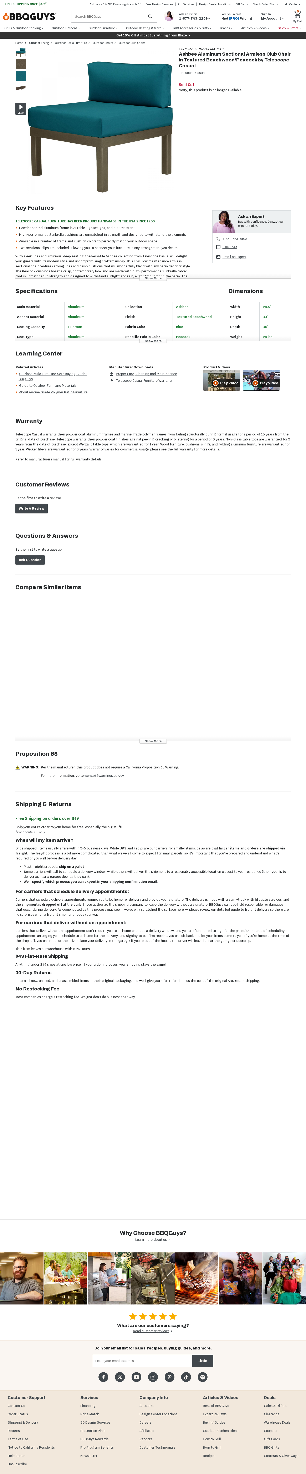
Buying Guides (214, 1422)
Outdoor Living (39, 43)
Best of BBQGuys (216, 1406)
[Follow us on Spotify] (203, 1377)
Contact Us (16, 1406)
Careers (145, 1422)
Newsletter (88, 1456)
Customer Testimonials (157, 1447)
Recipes (209, 1456)
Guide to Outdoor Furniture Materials (47, 385)
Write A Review (31, 508)
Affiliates (146, 1431)
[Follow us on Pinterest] (169, 1377)
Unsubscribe (17, 1464)
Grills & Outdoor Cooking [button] (22, 28)
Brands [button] (225, 28)
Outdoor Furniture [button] (102, 28)
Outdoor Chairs (103, 43)
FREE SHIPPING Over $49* (26, 4)
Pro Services (186, 4)
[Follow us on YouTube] (136, 1377)
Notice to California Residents (31, 1447)
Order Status (18, 1414)
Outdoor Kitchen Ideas (220, 1431)
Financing (88, 1406)
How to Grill (212, 1439)
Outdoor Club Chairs (132, 43)
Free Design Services (159, 4)
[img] (100, 121)
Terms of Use (18, 1439)
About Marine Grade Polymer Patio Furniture (53, 392)
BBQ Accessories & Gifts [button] (191, 28)
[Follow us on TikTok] (186, 1377)
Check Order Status (265, 4)
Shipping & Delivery (23, 1422)
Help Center (17, 1456)
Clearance (271, 1414)
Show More (153, 278)
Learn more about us (151, 1239)
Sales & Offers (275, 1406)
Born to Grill (212, 1447)
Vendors (145, 1439)
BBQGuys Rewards (94, 1439)
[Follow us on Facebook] (103, 1377)
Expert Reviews (214, 1414)
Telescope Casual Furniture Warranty (144, 380)
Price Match (89, 1414)
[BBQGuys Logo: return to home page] (35, 17)
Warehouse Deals (277, 1422)
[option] (20, 56)
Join (202, 1361)
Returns (14, 1431)
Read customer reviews (151, 1331)
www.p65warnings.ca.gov (104, 775)
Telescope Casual (192, 73)
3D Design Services (95, 1422)
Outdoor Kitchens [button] (64, 28)
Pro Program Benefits (97, 1447)
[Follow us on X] (120, 1377)
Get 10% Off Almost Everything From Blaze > (153, 35)
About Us (146, 1406)
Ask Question (30, 560)
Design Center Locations (215, 4)
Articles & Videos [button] (254, 28)
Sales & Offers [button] (288, 28)
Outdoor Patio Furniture (71, 43)
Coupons (270, 1431)
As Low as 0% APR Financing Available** (115, 4)
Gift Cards (241, 4)
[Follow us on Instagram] (153, 1377)
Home (19, 43)
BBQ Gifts (271, 1447)
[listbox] (20, 71)
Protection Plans (93, 1431)
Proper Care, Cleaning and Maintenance (146, 374)
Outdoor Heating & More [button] (144, 28)
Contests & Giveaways (281, 1456)
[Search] (150, 16)
